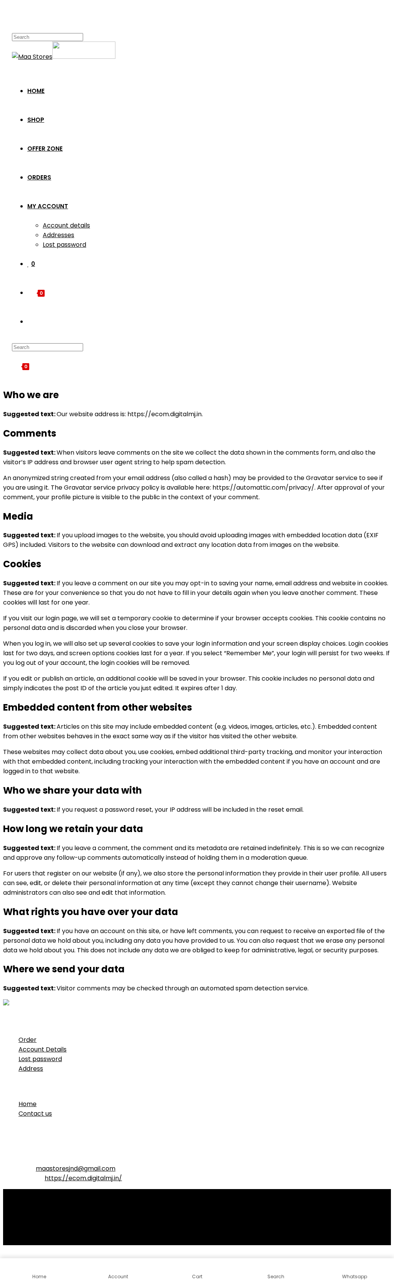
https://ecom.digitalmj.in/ (83, 1178)
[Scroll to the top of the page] (5, 1253)
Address (30, 1068)
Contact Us (35, 1213)
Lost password (40, 1059)
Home (27, 1104)
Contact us (35, 1113)
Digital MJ (138, 1238)
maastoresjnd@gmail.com (75, 1168)
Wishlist (29, 1223)
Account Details (42, 1049)
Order (27, 1039)
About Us (32, 1203)
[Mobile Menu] (14, 17)
